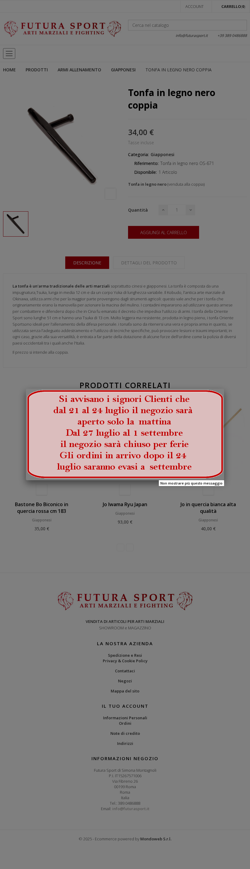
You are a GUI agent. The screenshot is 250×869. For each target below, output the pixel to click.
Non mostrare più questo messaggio (191, 483)
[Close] (224, 388)
